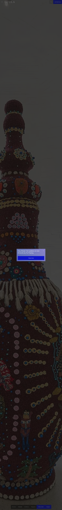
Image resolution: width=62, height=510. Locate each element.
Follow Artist (31, 258)
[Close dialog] (43, 250)
